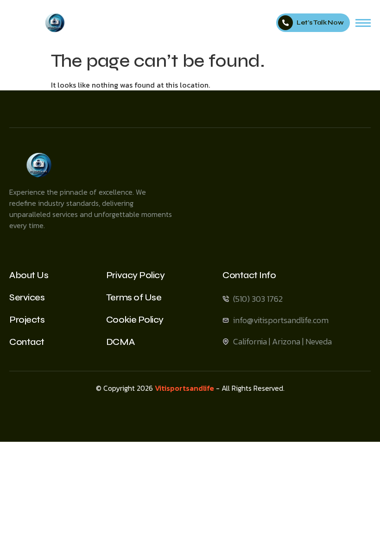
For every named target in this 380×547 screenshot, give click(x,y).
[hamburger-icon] (363, 23)
